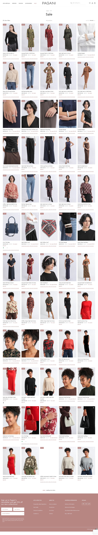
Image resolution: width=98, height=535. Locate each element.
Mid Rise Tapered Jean (27, 204)
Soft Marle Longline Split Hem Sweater (28, 398)
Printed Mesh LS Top (45, 359)
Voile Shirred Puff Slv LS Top (84, 204)
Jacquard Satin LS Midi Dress (28, 53)
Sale (35, 3)
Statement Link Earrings (8, 436)
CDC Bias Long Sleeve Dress (46, 91)
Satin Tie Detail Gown (82, 166)
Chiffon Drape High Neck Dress (29, 321)
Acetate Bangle (81, 53)
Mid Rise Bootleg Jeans (27, 91)
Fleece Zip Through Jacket (9, 91)
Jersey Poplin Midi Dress (64, 166)
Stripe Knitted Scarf (44, 514)
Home (47, 10)
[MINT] (3, 247)
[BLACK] (3, 402)
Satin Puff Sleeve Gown (8, 282)
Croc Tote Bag (6, 242)
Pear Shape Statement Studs (9, 359)
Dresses (14, 3)
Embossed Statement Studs (28, 359)
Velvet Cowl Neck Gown (83, 359)
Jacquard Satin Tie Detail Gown (85, 282)
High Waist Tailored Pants (27, 166)
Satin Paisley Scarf (26, 242)
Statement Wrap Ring (8, 129)
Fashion (21, 3)
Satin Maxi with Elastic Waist (9, 397)
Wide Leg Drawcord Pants (46, 166)
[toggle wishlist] (18, 25)
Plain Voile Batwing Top (64, 359)
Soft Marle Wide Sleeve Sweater (66, 476)
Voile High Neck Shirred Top (9, 321)
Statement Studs (6, 514)
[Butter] (4, 402)
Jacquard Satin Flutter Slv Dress (29, 282)
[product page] (11, 37)
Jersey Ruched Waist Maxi (65, 282)
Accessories (28, 3)
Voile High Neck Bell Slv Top (28, 476)
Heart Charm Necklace (83, 242)
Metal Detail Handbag (64, 436)
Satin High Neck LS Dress (46, 204)
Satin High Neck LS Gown (65, 53)
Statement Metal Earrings (64, 397)
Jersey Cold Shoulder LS (8, 53)
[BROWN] (5, 247)
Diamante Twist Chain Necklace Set (30, 129)
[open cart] (95, 3)
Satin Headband (44, 282)
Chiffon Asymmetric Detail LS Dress (48, 476)
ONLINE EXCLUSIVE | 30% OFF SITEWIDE (11, 58)
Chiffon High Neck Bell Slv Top (10, 204)
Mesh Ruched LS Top (82, 321)
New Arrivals (6, 3)
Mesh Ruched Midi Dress (8, 476)
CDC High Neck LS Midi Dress (65, 91)
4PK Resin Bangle (63, 242)
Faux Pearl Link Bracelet (45, 436)
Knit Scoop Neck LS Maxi (64, 321)
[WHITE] (4, 247)
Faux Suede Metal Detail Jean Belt (10, 166)
